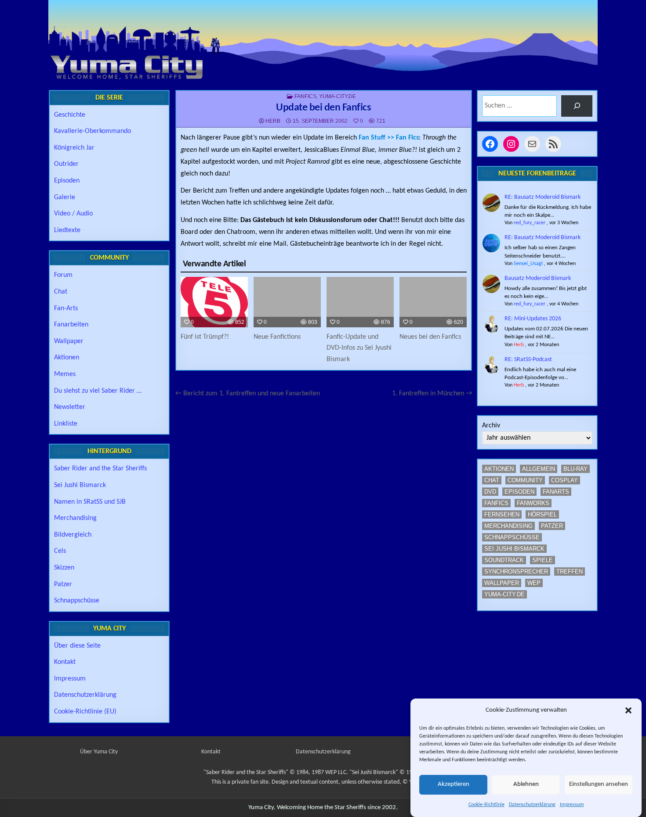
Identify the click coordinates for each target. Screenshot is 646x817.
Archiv (491, 425)
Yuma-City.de (337, 96)
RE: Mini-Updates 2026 (532, 318)
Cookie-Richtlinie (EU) (85, 711)
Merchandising (75, 518)
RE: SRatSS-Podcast (528, 359)
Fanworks (533, 503)
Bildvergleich (72, 534)
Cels (60, 551)
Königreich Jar (74, 147)
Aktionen (66, 357)
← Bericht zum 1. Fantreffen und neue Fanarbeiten (247, 393)
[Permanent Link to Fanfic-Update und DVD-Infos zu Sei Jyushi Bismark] (360, 302)
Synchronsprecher (516, 571)
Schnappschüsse (76, 600)
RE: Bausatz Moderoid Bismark (542, 197)
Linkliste (65, 423)
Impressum (572, 804)
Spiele (542, 560)
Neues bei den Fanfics (430, 336)
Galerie (64, 197)
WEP (534, 583)
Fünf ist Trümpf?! (205, 336)
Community (525, 480)
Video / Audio (73, 213)
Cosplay (564, 480)
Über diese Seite (77, 645)
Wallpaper (68, 341)
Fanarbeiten (71, 324)
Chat (60, 291)
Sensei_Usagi (528, 263)
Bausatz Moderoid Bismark (537, 278)
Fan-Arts (66, 308)
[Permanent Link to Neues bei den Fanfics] (433, 302)
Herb (272, 121)
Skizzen (64, 567)
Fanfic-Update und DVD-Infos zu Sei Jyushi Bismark (359, 348)
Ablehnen (526, 784)
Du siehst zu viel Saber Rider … (98, 390)
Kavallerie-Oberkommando (92, 131)
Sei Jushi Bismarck (80, 485)
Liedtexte (67, 230)
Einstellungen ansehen (598, 784)
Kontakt (65, 662)
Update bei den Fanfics (323, 108)
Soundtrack (504, 560)
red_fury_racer (529, 223)
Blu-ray (575, 469)
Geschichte (69, 114)
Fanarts (556, 491)
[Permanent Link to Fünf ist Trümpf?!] (214, 302)
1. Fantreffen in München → (432, 393)
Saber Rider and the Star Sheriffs (100, 468)
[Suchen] (576, 106)
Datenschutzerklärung (532, 804)
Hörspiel (542, 514)
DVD (490, 491)
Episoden (67, 180)
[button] (628, 710)
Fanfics (305, 96)
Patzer (63, 584)
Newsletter (69, 407)
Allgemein (538, 469)
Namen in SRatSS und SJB (90, 501)
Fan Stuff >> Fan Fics (389, 137)
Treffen (569, 571)
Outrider (66, 164)
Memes (65, 374)
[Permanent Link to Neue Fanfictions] (287, 302)
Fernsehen (501, 514)
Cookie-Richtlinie (486, 804)
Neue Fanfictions (277, 336)
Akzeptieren (453, 784)
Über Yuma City (99, 752)
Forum (63, 275)
